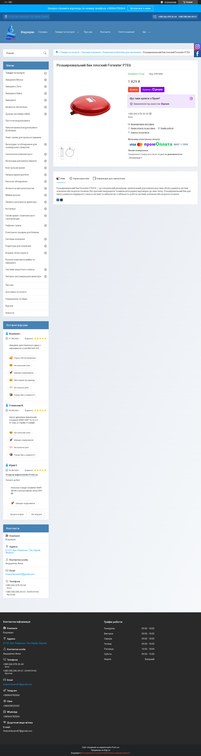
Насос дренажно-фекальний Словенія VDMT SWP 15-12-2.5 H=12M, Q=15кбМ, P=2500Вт (23, 420)
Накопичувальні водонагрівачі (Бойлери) (21, 129)
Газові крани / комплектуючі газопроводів (20, 217)
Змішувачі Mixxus (14, 79)
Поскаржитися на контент (92, 753)
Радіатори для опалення (18, 246)
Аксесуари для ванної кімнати (21, 161)
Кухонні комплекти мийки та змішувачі (20, 261)
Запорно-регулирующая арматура (23, 276)
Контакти (105, 32)
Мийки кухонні (12, 195)
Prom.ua (115, 747)
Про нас (88, 32)
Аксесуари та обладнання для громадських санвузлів (21, 146)
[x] (61, 200)
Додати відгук (17, 514)
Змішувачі (10, 100)
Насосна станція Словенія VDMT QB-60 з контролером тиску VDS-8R (27, 490)
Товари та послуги (65, 32)
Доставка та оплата (15, 292)
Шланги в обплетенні (16, 107)
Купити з (147, 89)
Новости (9, 313)
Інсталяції (10, 208)
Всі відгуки (37, 514)
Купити (133, 89)
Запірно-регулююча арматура (21, 202)
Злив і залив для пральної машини (23, 137)
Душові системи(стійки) (17, 114)
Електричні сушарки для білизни (22, 232)
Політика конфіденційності (118, 753)
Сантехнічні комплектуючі (18, 154)
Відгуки (9, 306)
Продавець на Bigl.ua (100, 750)
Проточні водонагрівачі (17, 120)
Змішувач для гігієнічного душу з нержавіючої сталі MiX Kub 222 (25, 346)
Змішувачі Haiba (13, 93)
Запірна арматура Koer (17, 174)
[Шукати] (45, 53)
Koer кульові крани (15, 168)
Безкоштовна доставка (142, 124)
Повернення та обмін (16, 299)
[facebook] (58, 200)
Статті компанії (126, 32)
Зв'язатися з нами (140, 8)
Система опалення (91, 52)
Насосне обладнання (16, 181)
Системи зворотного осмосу (20, 269)
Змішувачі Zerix (13, 86)
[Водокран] (11, 32)
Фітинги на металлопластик (19, 188)
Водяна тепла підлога (16, 253)
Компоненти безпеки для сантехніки (122, 52)
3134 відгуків (170, 2)
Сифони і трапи (13, 225)
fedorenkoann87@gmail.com (20, 574)
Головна (42, 32)
